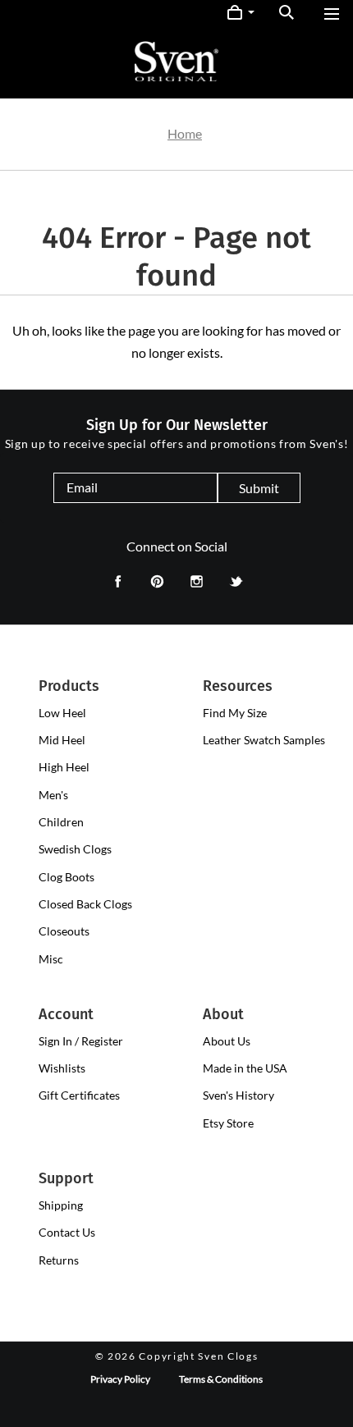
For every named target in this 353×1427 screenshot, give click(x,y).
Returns (59, 1260)
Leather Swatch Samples (264, 740)
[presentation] (62, 713)
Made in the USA (245, 1068)
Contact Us (67, 1232)
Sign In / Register (81, 1041)
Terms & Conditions (221, 1379)
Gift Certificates (79, 1095)
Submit (259, 488)
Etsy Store (228, 1123)
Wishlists (62, 1068)
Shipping (61, 1205)
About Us (226, 1041)
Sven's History (238, 1095)
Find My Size (235, 713)
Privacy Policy (120, 1379)
